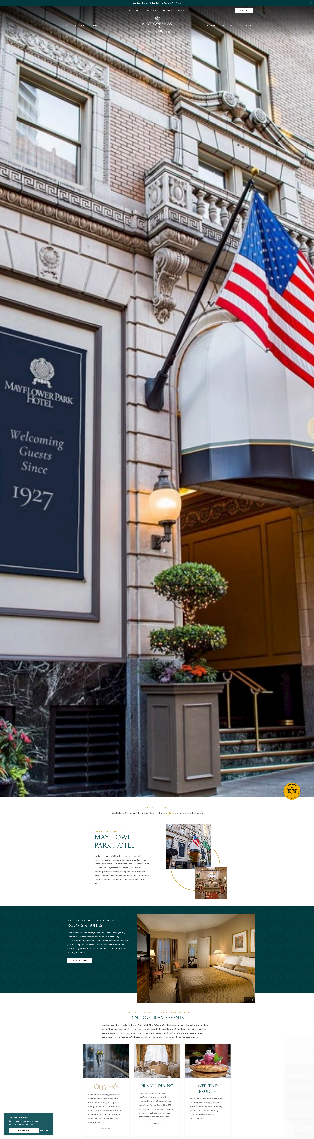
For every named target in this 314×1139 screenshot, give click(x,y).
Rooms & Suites (79, 961)
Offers (64, 26)
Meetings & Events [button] (217, 26)
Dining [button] (95, 26)
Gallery (140, 10)
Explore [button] (249, 26)
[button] (311, 3)
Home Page (168, 813)
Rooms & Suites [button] (80, 26)
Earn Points (166, 10)
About (129, 10)
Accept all (24, 1130)
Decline (44, 1130)
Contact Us (152, 10)
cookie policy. (28, 1124)
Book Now (244, 10)
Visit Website (157, 1122)
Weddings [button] (236, 26)
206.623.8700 (181, 10)
